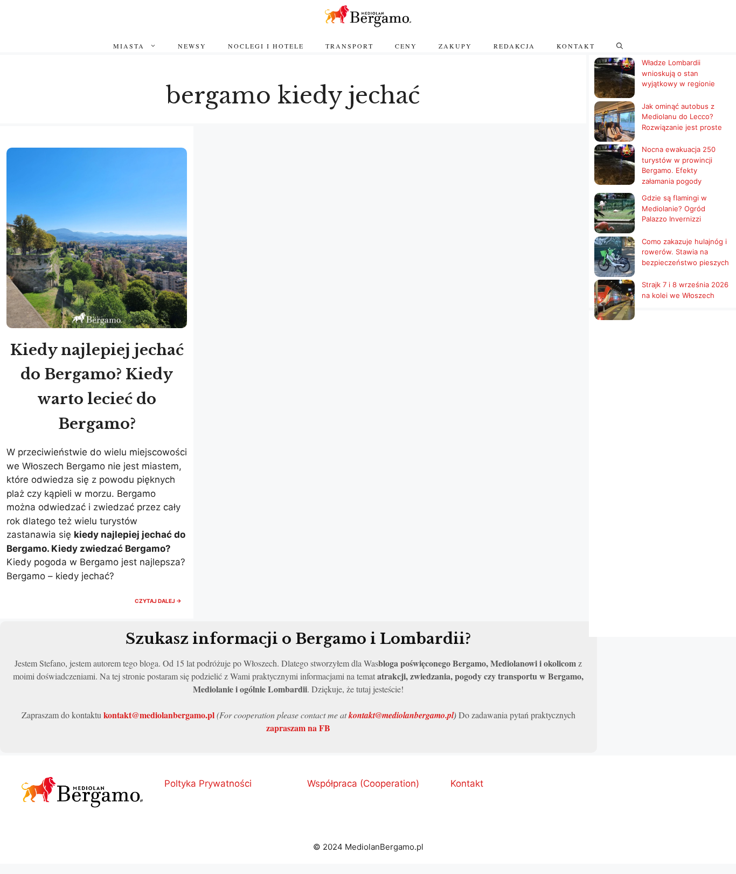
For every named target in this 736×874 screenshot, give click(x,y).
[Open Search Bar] (620, 45)
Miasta (128, 45)
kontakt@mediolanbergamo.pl (158, 715)
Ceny (406, 45)
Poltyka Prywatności (208, 783)
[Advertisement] (662, 485)
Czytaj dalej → (161, 604)
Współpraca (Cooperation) (363, 783)
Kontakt (576, 45)
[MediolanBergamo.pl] (368, 16)
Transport (349, 45)
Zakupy (455, 45)
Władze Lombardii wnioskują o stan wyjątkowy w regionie (678, 73)
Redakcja (514, 45)
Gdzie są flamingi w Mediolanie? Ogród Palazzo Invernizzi (674, 208)
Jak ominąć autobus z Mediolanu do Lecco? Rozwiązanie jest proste (682, 116)
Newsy (192, 45)
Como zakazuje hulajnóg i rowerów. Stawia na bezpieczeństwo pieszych (685, 252)
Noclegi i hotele (266, 45)
